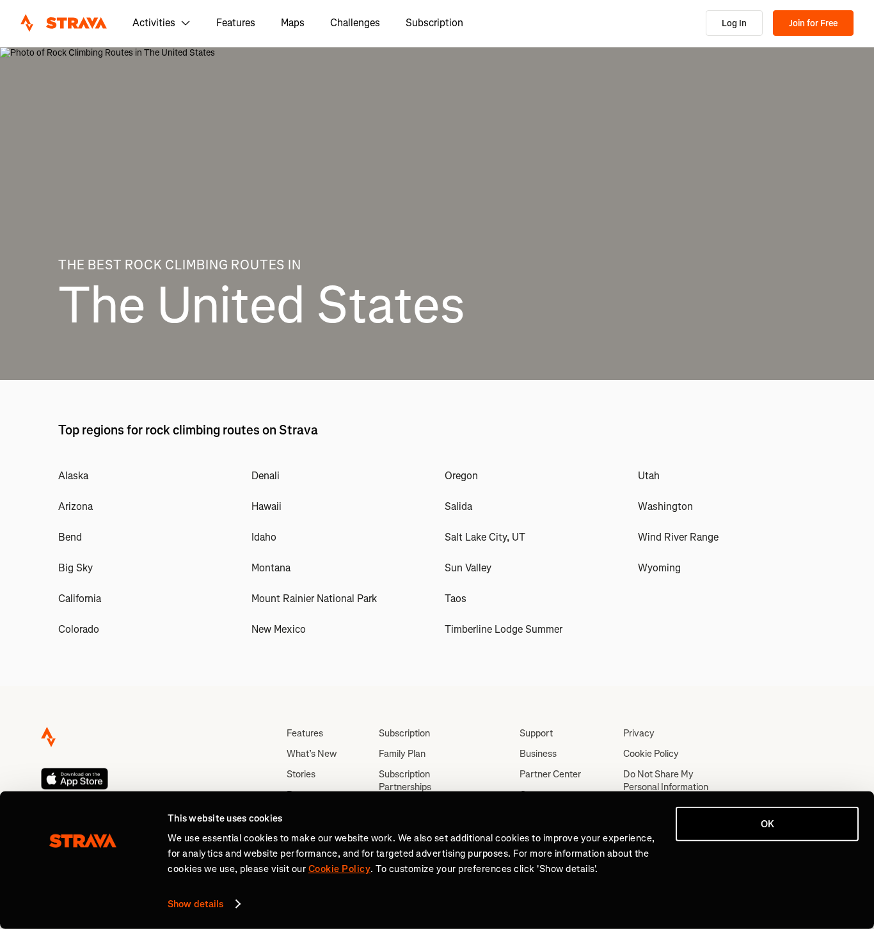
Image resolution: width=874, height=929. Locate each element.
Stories (301, 774)
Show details (195, 904)
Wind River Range (678, 537)
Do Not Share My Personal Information (665, 780)
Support (536, 733)
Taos (455, 598)
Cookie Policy (651, 753)
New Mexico (278, 629)
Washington (665, 506)
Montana (270, 568)
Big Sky (75, 568)
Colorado (78, 629)
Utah (649, 475)
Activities (153, 22)
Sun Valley (468, 568)
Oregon (461, 475)
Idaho (263, 537)
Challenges (355, 22)
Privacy (639, 733)
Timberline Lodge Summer (503, 629)
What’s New (312, 753)
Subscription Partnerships (405, 780)
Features (235, 22)
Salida (458, 506)
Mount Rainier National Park (314, 598)
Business (538, 753)
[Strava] (63, 23)
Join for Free (813, 23)
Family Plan (402, 753)
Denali (265, 475)
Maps (293, 22)
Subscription (434, 22)
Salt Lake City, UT (485, 537)
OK (767, 824)
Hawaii (266, 506)
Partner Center (550, 774)
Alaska (73, 475)
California (79, 598)
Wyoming (659, 568)
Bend (70, 537)
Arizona (75, 506)
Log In (734, 23)
